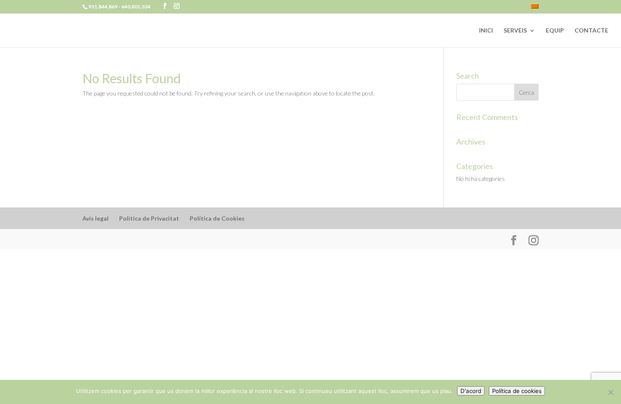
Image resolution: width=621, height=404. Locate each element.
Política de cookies (517, 391)
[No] (610, 392)
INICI (486, 30)
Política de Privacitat (149, 218)
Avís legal (95, 218)
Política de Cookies (217, 218)
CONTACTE (591, 30)
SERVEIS (515, 30)
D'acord (470, 391)
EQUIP (555, 30)
